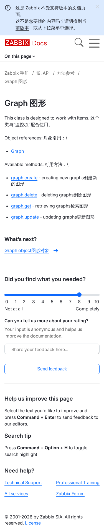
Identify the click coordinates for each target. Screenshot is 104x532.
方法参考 (66, 73)
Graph (17, 151)
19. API (43, 73)
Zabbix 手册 (16, 73)
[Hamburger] (94, 43)
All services (16, 493)
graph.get (21, 206)
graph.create (24, 177)
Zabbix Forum (70, 493)
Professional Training (78, 482)
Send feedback (52, 369)
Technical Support (23, 482)
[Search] (79, 43)
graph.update (25, 217)
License (33, 523)
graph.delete (24, 195)
